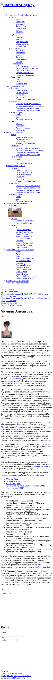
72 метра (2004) (12, 479)
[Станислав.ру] (18, 5)
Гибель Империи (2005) (16, 481)
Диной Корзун (42, 444)
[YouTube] (33, 294)
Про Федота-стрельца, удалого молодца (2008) (25, 486)
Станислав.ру (17, 673)
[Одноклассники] (8, 296)
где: (2, 637)
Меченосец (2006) (13, 484)
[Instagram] (15, 294)
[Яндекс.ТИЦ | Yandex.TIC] (13, 678)
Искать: (4, 633)
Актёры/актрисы (15, 305)
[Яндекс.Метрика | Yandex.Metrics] (16, 676)
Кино (3, 305)
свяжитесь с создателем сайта (28, 567)
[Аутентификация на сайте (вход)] (9, 303)
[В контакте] (44, 294)
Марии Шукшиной (9, 427)
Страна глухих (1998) (15, 488)
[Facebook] (6, 294)
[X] (27, 294)
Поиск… (4, 289)
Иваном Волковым (42, 466)
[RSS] (23, 294)
